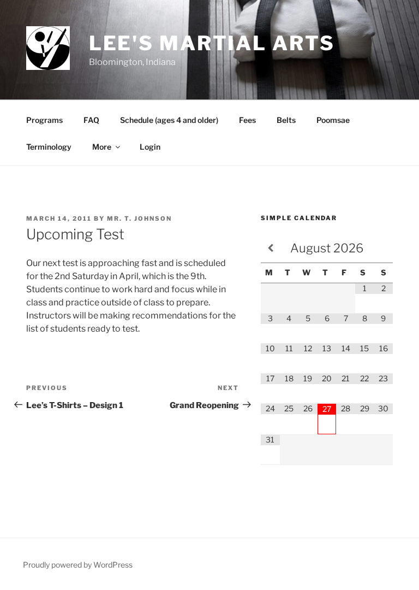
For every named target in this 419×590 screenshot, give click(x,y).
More (101, 146)
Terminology (48, 146)
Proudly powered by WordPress (78, 564)
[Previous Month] (270, 248)
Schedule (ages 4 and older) (169, 120)
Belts (286, 120)
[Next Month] (383, 248)
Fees (247, 120)
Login (150, 146)
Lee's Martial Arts (212, 43)
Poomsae (333, 120)
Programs (44, 120)
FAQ (91, 120)
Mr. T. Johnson (139, 218)
